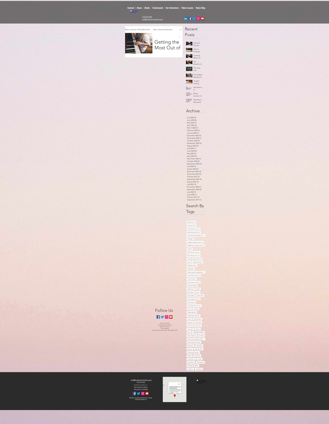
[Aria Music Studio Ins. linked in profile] (185, 18)
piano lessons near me (194, 282)
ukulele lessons (192, 312)
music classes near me (194, 299)
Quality (189, 355)
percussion (190, 345)
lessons (198, 329)
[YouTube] (202, 18)
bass (189, 332)
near (199, 325)
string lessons (191, 359)
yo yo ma (190, 322)
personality (199, 345)
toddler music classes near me (196, 245)
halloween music (192, 265)
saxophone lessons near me (195, 242)
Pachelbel (190, 239)
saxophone (197, 355)
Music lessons (191, 222)
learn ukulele (191, 295)
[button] (180, 30)
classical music (191, 225)
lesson (198, 289)
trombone (190, 369)
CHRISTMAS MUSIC (198, 332)
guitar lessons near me (194, 232)
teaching (196, 309)
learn (198, 292)
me (188, 325)
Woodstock (191, 269)
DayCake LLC (143, 399)
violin (189, 262)
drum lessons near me (194, 229)
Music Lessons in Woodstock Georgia (196, 272)
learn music (191, 292)
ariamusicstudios (192, 285)
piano (189, 309)
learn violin (200, 295)
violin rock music (197, 262)
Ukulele (190, 249)
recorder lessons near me (194, 259)
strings (199, 359)
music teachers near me (194, 305)
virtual (189, 319)
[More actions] (180, 36)
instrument (198, 322)
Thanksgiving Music (193, 365)
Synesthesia (191, 362)
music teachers (192, 279)
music (193, 325)
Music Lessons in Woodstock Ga (137, 30)
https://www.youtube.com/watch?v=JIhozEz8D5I (196, 339)
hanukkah (201, 335)
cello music (191, 289)
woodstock (199, 369)
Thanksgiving (200, 362)
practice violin (198, 349)
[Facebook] (190, 18)
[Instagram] (198, 18)
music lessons (191, 302)
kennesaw (190, 329)
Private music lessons (193, 352)
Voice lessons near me (193, 255)
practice (190, 349)
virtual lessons (197, 319)
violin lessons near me (193, 315)
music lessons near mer (194, 342)
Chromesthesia (192, 335)
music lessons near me (194, 275)
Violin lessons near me (193, 252)
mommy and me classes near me (196, 235)
